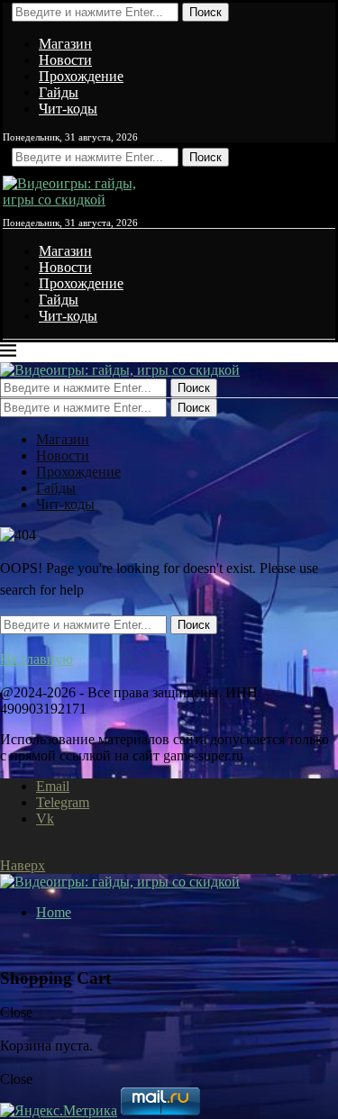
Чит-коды (68, 108)
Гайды (58, 92)
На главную (36, 659)
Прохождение (81, 76)
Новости (65, 60)
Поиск (205, 12)
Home (53, 912)
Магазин (65, 43)
